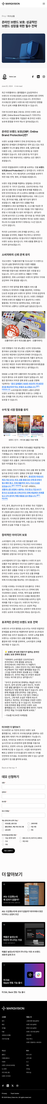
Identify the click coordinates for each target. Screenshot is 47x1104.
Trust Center (15, 1093)
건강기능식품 (5, 1039)
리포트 (3, 1062)
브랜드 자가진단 (6, 1076)
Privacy (4, 1093)
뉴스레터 (4, 1069)
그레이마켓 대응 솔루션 (32, 1021)
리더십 (28, 1069)
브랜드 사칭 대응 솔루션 (32, 1032)
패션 (3, 1024)
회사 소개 (28, 1054)
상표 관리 (28, 1035)
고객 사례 (28, 1058)
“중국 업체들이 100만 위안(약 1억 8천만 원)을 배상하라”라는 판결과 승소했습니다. (22, 386)
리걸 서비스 (29, 1039)
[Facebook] (32, 76)
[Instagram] (17, 1086)
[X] (12, 1086)
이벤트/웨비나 (5, 1058)
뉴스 (27, 1062)
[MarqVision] (11, 3)
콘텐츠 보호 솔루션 (31, 1028)
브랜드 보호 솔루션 (31, 1024)
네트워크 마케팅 (6, 1035)
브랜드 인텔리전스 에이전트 (33, 1042)
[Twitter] (43, 76)
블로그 (3, 1054)
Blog (4, 16)
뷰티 (3, 1021)
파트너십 (28, 1072)
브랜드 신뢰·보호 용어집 (8, 1065)
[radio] (9, 838)
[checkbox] (23, 826)
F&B (3, 1032)
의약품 (3, 1028)
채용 (27, 1065)
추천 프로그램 (5, 1072)
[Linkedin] (38, 76)
